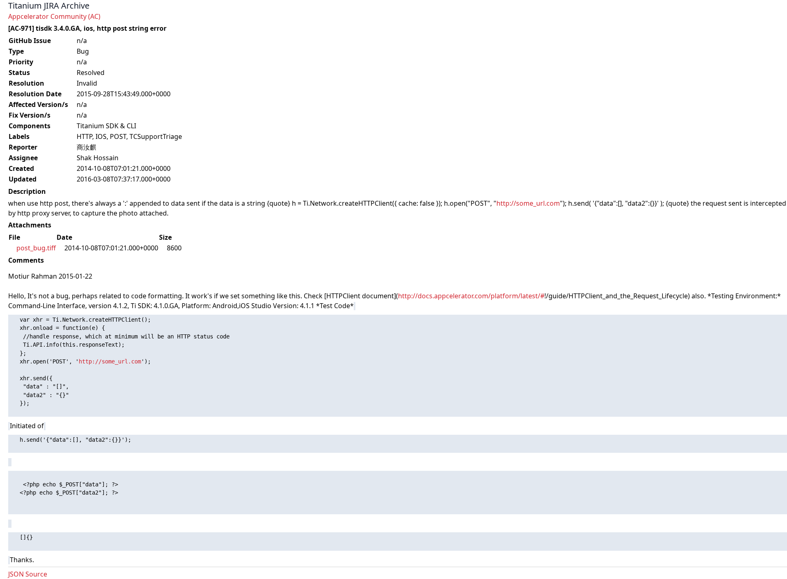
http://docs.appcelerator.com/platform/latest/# (471, 295)
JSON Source (27, 574)
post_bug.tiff (36, 247)
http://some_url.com (528, 203)
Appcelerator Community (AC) (54, 16)
